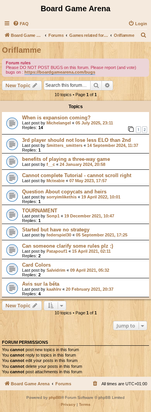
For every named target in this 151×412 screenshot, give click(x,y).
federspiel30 (58, 235)
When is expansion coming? (56, 118)
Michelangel (58, 123)
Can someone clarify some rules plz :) (67, 246)
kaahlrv (53, 289)
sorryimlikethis (61, 197)
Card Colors (36, 265)
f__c (50, 164)
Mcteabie (55, 180)
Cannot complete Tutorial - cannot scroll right (76, 175)
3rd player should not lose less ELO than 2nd (76, 140)
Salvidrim (55, 270)
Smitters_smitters (64, 145)
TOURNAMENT (39, 211)
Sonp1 (53, 216)
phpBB (55, 397)
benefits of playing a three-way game (66, 159)
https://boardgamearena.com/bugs (59, 72)
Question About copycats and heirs (64, 192)
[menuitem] (21, 23)
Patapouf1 (56, 251)
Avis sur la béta (40, 284)
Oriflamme (21, 50)
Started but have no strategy (55, 230)
